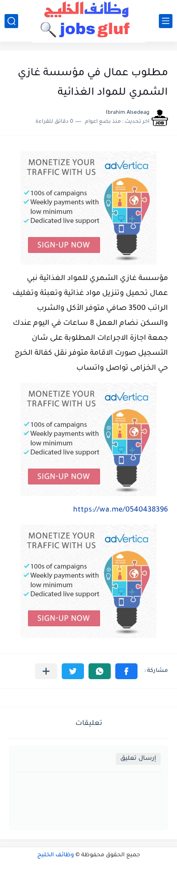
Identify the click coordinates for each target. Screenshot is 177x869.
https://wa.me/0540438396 (120, 510)
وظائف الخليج (55, 855)
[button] (126, 671)
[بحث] (11, 21)
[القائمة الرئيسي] (165, 21)
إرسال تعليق (138, 758)
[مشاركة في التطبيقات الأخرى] (46, 671)
